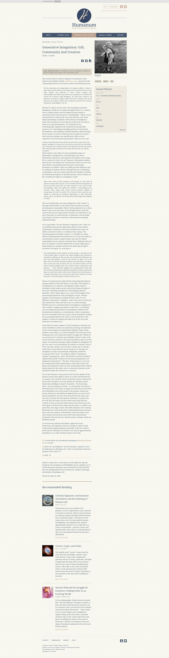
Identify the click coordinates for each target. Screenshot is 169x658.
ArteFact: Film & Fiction (84, 35)
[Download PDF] (90, 60)
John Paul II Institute (48, 1)
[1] (81, 110)
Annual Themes (105, 35)
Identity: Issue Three (52, 42)
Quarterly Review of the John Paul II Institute (114, 10)
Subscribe (113, 7)
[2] (73, 234)
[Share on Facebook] (82, 60)
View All (122, 130)
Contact (45, 640)
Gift (112, 81)
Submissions (55, 640)
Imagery (66, 640)
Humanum (57, 1)
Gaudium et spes (71, 81)
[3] (79, 276)
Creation (98, 81)
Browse (120, 35)
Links (74, 640)
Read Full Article (61, 537)
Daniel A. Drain (48, 56)
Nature (106, 81)
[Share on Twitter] (86, 60)
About (48, 35)
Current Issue (63, 35)
